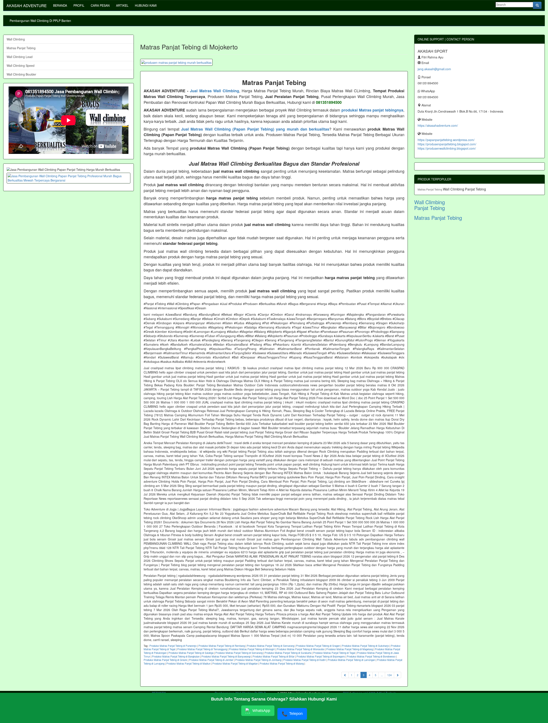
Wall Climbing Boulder (21, 74)
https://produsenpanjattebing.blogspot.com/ (447, 144)
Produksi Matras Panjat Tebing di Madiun (188, 663)
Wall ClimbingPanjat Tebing (429, 204)
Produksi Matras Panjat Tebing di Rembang (221, 645)
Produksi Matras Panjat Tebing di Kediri (304, 660)
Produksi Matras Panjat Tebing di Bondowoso (371, 656)
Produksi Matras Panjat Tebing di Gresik (165, 660)
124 (389, 675)
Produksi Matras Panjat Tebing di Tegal (334, 653)
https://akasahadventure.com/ (438, 125)
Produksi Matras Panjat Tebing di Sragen (318, 645)
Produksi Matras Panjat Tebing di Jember (211, 660)
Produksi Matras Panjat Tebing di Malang (282, 663)
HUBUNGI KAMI (146, 5)
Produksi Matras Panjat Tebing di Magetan (235, 663)
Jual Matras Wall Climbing (214, 91)
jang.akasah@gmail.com (434, 69)
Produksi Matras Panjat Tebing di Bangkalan (176, 656)
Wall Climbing (16, 39)
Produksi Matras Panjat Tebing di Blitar (274, 656)
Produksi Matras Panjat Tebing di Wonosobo (300, 649)
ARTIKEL (122, 5)
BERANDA (60, 5)
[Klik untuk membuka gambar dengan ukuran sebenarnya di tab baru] (176, 62)
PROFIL (78, 5)
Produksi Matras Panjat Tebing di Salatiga (190, 653)
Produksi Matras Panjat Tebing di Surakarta (288, 653)
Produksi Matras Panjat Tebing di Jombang (258, 660)
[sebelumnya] (345, 675)
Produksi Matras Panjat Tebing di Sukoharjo (365, 645)
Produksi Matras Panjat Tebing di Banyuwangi (226, 656)
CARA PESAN (100, 5)
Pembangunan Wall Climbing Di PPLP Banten (40, 20)
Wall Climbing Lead (20, 57)
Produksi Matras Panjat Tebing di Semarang (270, 645)
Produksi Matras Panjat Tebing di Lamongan (351, 660)
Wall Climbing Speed (20, 65)
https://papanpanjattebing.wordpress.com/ (446, 140)
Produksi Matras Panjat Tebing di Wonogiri (252, 649)
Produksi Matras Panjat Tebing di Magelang (349, 649)
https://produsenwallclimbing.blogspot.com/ (447, 148)
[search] (537, 5)
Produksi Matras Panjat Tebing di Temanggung (202, 649)
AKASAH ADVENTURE (26, 5)
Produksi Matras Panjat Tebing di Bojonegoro (320, 656)
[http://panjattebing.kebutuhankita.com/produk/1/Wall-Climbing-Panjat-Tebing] (68, 178)
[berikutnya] (397, 675)
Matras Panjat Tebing (21, 48)
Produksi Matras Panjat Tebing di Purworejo (173, 645)
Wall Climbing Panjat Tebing (464, 189)
